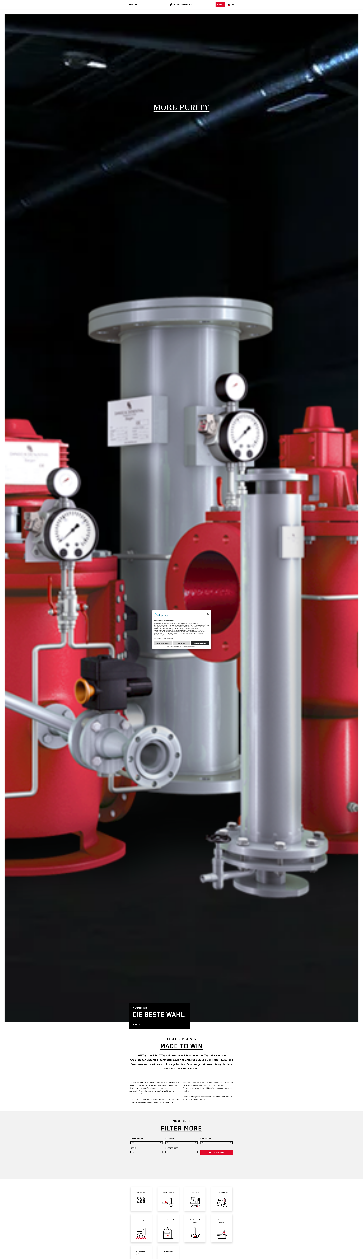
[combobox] (146, 1142)
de (229, 4)
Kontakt (220, 4)
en (233, 4)
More (137, 1024)
